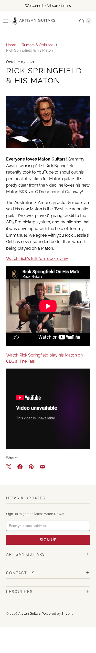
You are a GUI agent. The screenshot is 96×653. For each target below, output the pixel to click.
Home (11, 45)
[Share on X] (10, 466)
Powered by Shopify (57, 613)
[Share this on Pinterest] (31, 466)
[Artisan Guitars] (34, 21)
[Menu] (6, 21)
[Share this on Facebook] (20, 466)
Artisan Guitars (29, 613)
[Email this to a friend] (42, 466)
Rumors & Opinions (38, 45)
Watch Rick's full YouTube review (37, 258)
